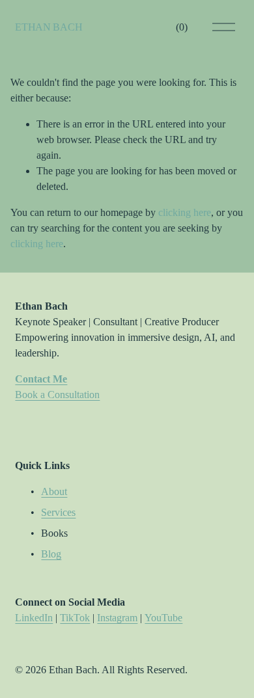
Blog (51, 553)
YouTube (163, 617)
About (54, 491)
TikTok (75, 617)
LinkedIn (34, 617)
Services (58, 512)
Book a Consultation (57, 394)
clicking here (184, 212)
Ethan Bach (48, 27)
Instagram (117, 617)
